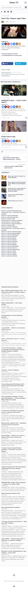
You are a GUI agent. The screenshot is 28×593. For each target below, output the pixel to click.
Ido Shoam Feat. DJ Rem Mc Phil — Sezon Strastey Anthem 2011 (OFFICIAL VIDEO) (17, 190)
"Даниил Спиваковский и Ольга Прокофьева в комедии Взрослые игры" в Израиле (13, 467)
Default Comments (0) (6, 72)
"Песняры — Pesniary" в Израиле (10, 370)
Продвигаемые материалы (9, 287)
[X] (5, 44)
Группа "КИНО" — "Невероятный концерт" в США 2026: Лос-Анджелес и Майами (13, 539)
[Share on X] (2, 12)
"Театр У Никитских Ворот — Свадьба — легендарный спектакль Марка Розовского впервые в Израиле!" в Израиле (13, 349)
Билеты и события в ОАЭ (8, 225)
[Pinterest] (8, 44)
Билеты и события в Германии (9, 226)
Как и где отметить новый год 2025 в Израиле (16, 176)
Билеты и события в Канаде (9, 254)
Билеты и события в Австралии (9, 217)
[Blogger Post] (17, 44)
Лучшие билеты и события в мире (10, 222)
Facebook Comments (16, 72)
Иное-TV (14, 2)
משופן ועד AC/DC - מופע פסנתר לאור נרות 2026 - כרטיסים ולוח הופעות (13, 328)
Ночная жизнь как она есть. (15, 200)
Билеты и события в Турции (8, 252)
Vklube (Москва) (6, 15)
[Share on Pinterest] (8, 12)
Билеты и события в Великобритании (11, 210)
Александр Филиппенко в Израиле (10, 507)
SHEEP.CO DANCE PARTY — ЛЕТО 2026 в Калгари (11, 303)
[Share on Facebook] (4, 12)
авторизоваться (5, 75)
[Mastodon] (11, 44)
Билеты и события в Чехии (8, 251)
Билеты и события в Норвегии (9, 241)
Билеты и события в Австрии (9, 236)
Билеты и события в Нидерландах (10, 249)
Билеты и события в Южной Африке (11, 233)
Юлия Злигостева (8, 137)
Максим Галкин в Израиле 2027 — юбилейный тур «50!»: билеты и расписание (13, 423)
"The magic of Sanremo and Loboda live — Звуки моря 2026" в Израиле (14, 522)
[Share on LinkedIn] (11, 12)
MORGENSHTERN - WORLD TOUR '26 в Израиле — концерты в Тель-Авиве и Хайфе (13, 483)
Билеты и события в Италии (9, 239)
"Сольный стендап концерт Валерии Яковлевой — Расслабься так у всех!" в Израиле (11, 449)
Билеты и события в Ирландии (9, 215)
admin (7, 21)
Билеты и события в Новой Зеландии (11, 231)
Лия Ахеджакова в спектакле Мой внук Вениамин (11, 316)
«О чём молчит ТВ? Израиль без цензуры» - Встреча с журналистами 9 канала (13, 411)
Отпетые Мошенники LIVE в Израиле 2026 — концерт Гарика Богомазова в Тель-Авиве (13, 384)
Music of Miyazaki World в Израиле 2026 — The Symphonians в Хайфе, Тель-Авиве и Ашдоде (13, 291)
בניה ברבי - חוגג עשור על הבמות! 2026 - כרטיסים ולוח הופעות (13, 339)
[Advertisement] (14, 271)
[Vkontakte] (14, 44)
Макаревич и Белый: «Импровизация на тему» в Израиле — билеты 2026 (13, 552)
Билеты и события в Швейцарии (10, 234)
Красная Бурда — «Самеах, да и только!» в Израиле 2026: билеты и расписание (13, 436)
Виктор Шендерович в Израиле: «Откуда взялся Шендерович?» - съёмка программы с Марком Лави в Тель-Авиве (13, 398)
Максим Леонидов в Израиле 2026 (10, 493)
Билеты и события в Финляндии (10, 246)
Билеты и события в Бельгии (9, 247)
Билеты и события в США (8, 218)
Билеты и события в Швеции (9, 244)
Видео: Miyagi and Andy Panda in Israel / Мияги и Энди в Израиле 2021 (17, 184)
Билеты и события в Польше (9, 243)
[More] (19, 44)
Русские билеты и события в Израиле (11, 223)
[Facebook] (3, 44)
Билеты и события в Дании (8, 238)
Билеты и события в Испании (9, 256)
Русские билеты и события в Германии (11, 220)
